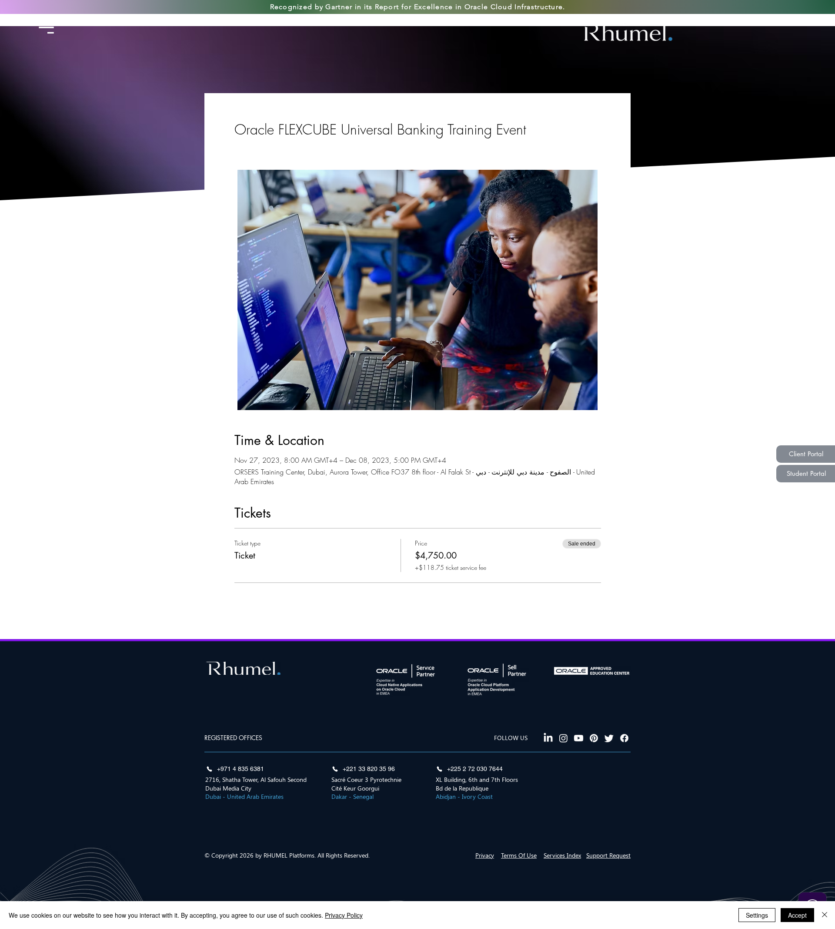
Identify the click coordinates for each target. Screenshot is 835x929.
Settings (757, 915)
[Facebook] (624, 738)
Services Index (562, 855)
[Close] (824, 915)
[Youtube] (578, 738)
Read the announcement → (492, 20)
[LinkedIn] (548, 738)
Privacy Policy (344, 915)
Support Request (608, 855)
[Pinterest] (593, 738)
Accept (797, 915)
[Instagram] (563, 738)
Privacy (484, 855)
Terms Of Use (519, 855)
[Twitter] (609, 738)
